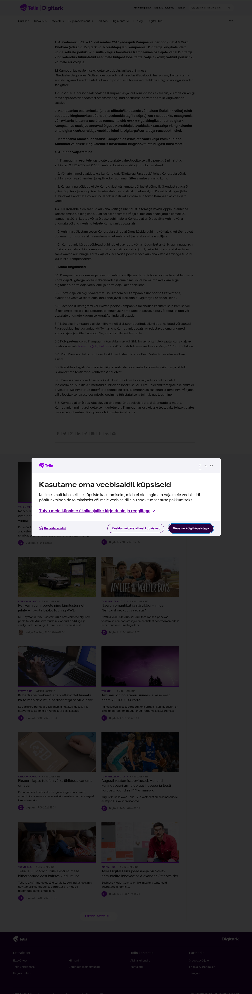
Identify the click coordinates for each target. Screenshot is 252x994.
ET (200, 465)
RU (205, 465)
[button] (97, 511)
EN (211, 465)
